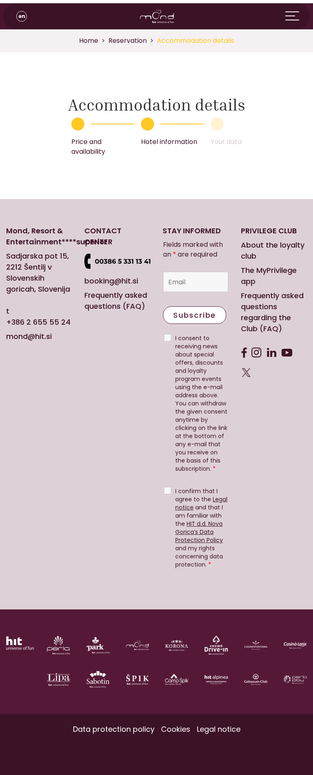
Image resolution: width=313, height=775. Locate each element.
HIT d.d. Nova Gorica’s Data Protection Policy (199, 532)
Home (88, 40)
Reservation (127, 40)
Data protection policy (113, 729)
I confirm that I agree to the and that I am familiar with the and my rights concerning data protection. (201, 528)
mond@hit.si (29, 336)
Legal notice (218, 729)
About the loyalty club (272, 250)
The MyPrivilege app (269, 275)
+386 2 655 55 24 (38, 322)
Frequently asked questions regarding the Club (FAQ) (272, 312)
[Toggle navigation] (297, 16)
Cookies (175, 729)
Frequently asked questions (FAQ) (115, 300)
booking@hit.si (111, 281)
